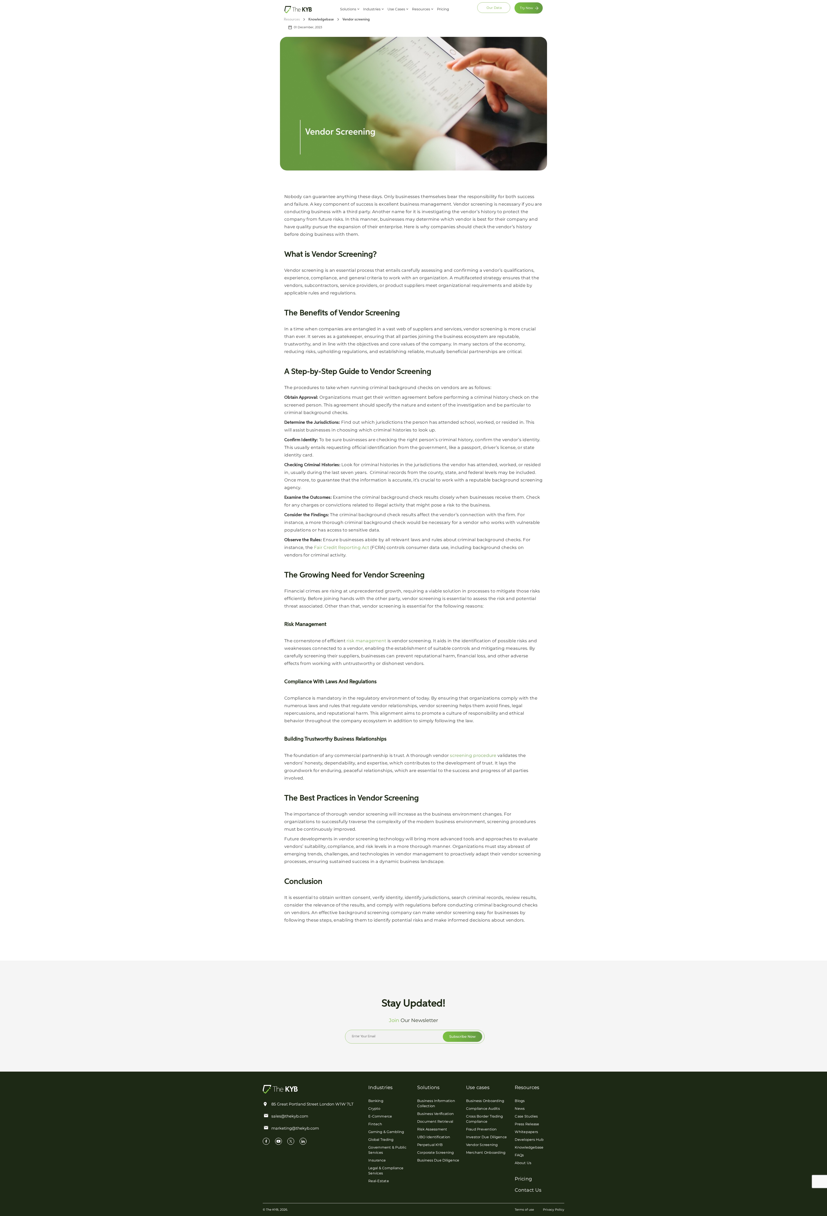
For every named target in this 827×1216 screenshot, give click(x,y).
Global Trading (381, 1140)
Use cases (478, 1087)
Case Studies (526, 1116)
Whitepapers (526, 1132)
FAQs (519, 1155)
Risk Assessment (432, 1129)
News (520, 1109)
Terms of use (524, 1209)
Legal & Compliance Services (386, 1170)
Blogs (520, 1101)
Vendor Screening (482, 1145)
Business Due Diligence (438, 1160)
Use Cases (396, 9)
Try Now (526, 8)
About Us (523, 1163)
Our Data (494, 8)
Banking (375, 1101)
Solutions (348, 9)
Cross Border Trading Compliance (484, 1119)
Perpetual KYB (430, 1145)
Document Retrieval (435, 1121)
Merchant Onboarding (486, 1152)
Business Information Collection (436, 1103)
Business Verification (435, 1114)
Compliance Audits (483, 1109)
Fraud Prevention (481, 1129)
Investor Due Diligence (486, 1137)
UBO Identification (433, 1137)
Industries (372, 9)
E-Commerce (380, 1116)
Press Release (527, 1124)
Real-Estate (378, 1181)
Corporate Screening (435, 1152)
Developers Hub (529, 1140)
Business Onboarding (485, 1101)
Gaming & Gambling (386, 1132)
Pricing (443, 9)
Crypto (374, 1109)
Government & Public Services (387, 1150)
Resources (421, 9)
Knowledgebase (529, 1147)
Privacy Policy (553, 1209)
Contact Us (528, 1190)
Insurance (377, 1160)
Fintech (375, 1124)
